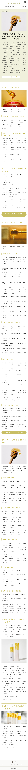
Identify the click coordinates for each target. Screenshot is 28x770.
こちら (5, 157)
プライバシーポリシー (16, 764)
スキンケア (7, 77)
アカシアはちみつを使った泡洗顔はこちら (14, 214)
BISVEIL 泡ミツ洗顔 (8, 636)
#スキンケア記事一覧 (11, 6)
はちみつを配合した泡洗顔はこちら (14, 432)
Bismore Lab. (6, 764)
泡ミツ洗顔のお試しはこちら (10, 748)
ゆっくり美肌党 (4, 6)
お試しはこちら (7, 699)
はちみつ (16, 77)
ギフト (23, 764)
